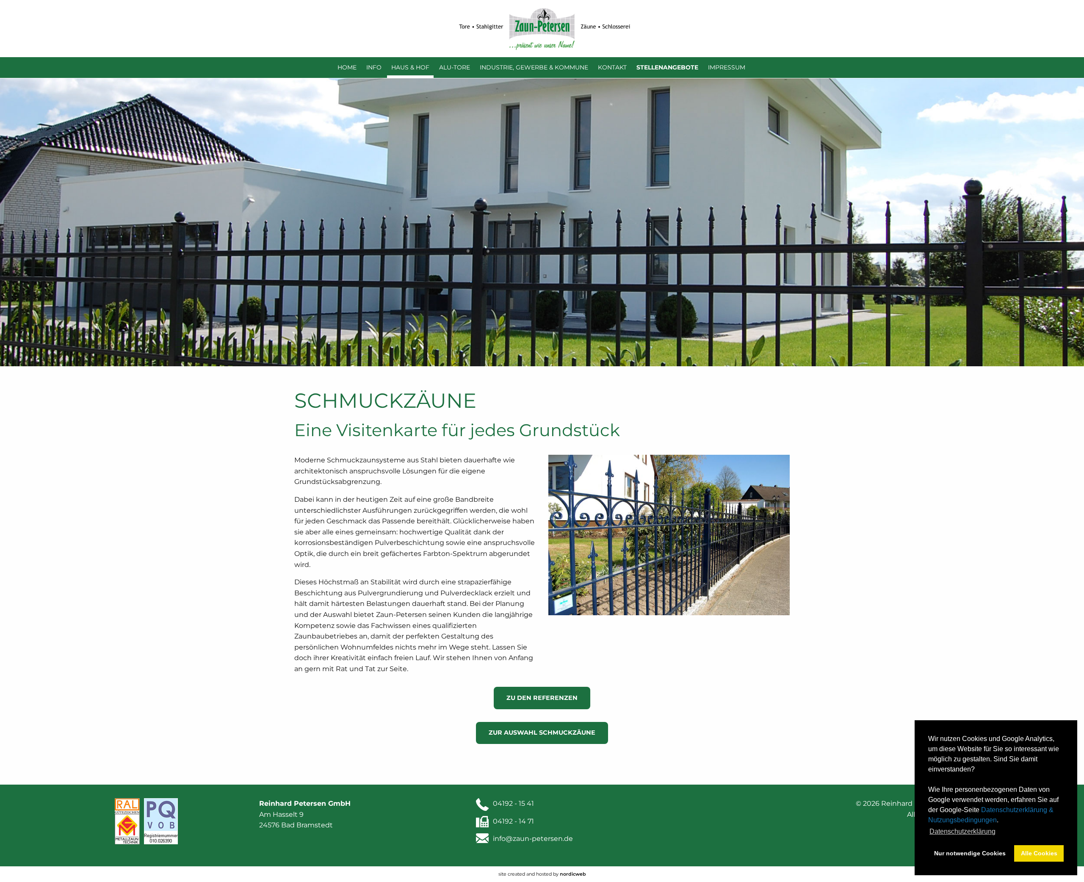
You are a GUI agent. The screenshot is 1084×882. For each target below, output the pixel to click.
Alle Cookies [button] (1039, 853)
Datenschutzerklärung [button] (962, 831)
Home (347, 67)
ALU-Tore (454, 67)
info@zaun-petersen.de (533, 839)
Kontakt (612, 67)
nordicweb (573, 874)
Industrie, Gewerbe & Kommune (534, 67)
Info (374, 67)
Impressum (726, 67)
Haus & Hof (410, 67)
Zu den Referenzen (542, 698)
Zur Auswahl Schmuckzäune (542, 732)
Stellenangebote (667, 67)
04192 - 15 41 (513, 803)
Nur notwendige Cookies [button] (970, 853)
